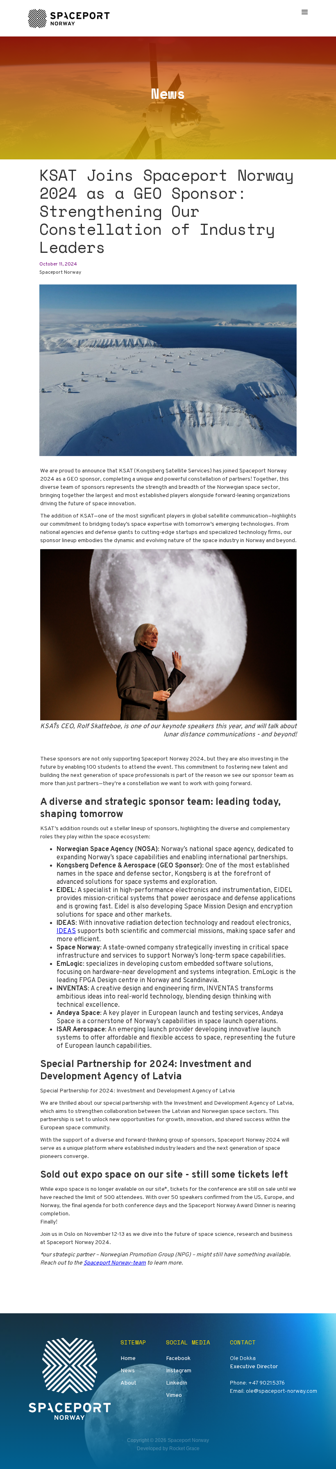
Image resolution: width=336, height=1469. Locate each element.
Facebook (178, 1358)
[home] (70, 18)
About (128, 1383)
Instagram (178, 1370)
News (127, 1370)
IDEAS (66, 931)
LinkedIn (176, 1383)
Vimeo (174, 1395)
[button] (305, 12)
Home (128, 1358)
